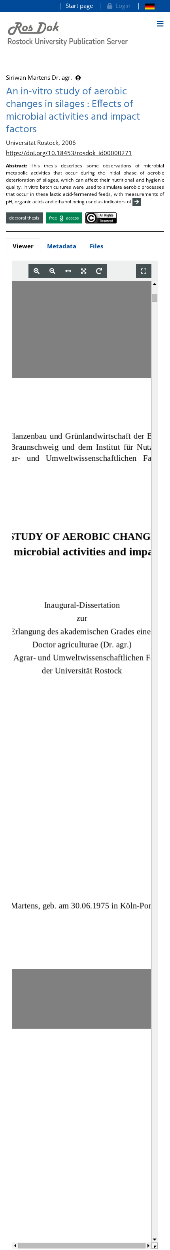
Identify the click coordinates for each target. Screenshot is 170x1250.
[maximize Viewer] (143, 271)
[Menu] (160, 24)
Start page (79, 5)
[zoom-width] (68, 271)
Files (96, 246)
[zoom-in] (36, 271)
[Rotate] (99, 271)
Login (121, 5)
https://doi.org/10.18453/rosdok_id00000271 (69, 153)
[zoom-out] (52, 271)
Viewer (23, 246)
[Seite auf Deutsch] (146, 5)
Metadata (61, 246)
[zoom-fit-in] (83, 271)
